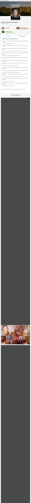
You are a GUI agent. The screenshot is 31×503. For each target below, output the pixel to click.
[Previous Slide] (2, 335)
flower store (23, 89)
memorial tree (12, 89)
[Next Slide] (28, 335)
